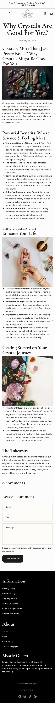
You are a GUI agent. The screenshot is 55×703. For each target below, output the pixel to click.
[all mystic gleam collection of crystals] (27, 83)
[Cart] (51, 13)
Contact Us (7, 641)
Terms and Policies (27, 690)
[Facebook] (20, 696)
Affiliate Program (10, 646)
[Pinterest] (35, 696)
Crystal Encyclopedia (12, 608)
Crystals (6, 103)
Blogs (4, 636)
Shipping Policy (9, 598)
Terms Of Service (10, 603)
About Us (6, 631)
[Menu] (3, 13)
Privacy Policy (8, 588)
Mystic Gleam (31, 684)
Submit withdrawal (11, 613)
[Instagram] (25, 696)
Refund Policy (8, 593)
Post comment (13, 558)
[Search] (9, 13)
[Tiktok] (30, 696)
